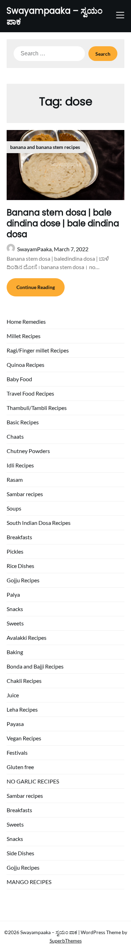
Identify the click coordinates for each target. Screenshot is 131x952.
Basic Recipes (23, 422)
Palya (13, 594)
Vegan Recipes (24, 738)
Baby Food (19, 379)
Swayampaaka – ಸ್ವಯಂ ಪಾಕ (55, 16)
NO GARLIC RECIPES (33, 781)
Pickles (15, 551)
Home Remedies (26, 321)
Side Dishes (20, 853)
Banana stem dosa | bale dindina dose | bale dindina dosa (63, 223)
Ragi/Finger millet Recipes (38, 350)
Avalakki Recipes (26, 637)
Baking (15, 652)
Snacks (15, 608)
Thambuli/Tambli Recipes (37, 407)
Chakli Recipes (24, 680)
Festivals (17, 752)
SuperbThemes (66, 941)
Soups (14, 508)
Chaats (15, 436)
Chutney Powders (28, 450)
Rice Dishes (20, 565)
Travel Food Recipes (30, 393)
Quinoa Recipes (25, 364)
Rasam (15, 479)
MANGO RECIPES (29, 881)
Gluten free (20, 766)
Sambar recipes (25, 494)
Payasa (15, 723)
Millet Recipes (24, 336)
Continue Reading (35, 287)
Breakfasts (19, 537)
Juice (13, 695)
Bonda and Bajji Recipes (35, 666)
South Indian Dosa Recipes (39, 522)
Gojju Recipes (23, 580)
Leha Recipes (22, 709)
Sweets (15, 623)
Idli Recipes (20, 465)
